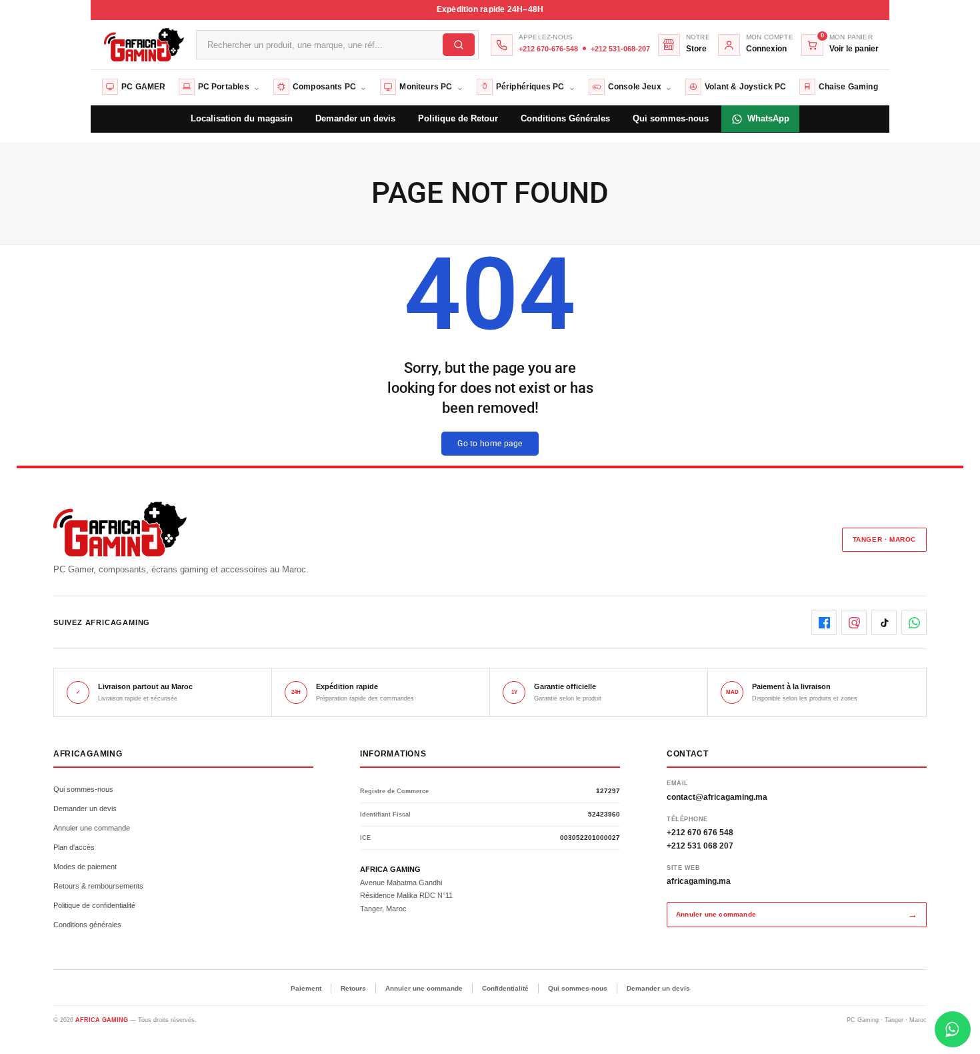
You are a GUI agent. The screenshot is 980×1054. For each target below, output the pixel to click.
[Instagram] (854, 622)
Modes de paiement (85, 867)
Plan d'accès (74, 847)
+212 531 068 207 (700, 846)
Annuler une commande (91, 828)
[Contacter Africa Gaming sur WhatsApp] (953, 1029)
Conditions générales (87, 925)
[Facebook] (824, 622)
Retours (353, 988)
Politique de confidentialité (94, 905)
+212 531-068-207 (620, 49)
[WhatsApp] (914, 622)
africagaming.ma (699, 881)
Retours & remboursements (98, 886)
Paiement (306, 988)
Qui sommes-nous (83, 789)
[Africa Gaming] (142, 44)
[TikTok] (884, 622)
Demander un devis (85, 809)
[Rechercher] (459, 44)
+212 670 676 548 (700, 832)
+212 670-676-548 (548, 49)
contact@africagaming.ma (717, 797)
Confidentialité (505, 988)
